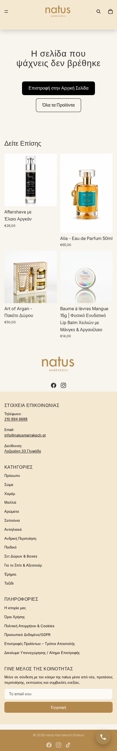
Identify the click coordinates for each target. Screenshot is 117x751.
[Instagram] (63, 385)
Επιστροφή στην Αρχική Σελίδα (58, 88)
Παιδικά (10, 547)
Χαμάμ (9, 493)
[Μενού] (6, 11)
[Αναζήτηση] (98, 11)
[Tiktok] (68, 745)
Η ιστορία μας (15, 608)
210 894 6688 (15, 419)
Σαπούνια (12, 520)
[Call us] (103, 737)
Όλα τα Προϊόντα (58, 105)
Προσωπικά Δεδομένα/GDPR (27, 634)
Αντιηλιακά (13, 529)
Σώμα (8, 484)
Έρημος (10, 574)
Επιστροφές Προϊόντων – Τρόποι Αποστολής (39, 643)
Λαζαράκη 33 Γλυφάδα (22, 451)
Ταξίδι (9, 583)
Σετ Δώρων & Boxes (20, 556)
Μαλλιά (10, 502)
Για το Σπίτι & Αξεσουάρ (23, 565)
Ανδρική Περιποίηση (20, 538)
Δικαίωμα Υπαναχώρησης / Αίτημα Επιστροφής (42, 652)
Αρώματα (11, 511)
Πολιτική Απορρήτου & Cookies (29, 626)
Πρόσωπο (12, 475)
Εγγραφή (58, 707)
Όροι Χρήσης (14, 617)
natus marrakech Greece (64, 735)
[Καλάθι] (110, 11)
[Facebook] (53, 385)
